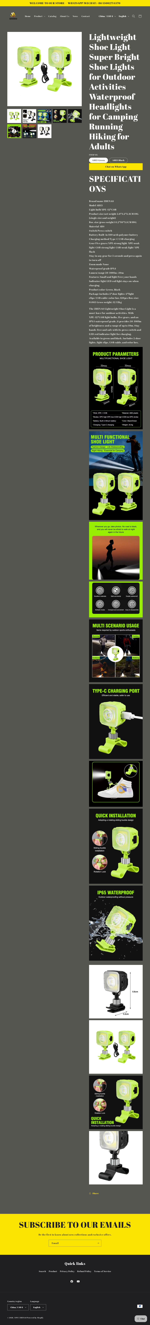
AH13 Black (118, 160)
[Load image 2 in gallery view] (29, 116)
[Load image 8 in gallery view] (44, 131)
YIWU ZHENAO (20, 1318)
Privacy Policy (67, 1271)
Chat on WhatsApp (116, 166)
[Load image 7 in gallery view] (29, 131)
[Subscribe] (98, 1243)
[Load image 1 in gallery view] (14, 116)
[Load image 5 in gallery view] (75, 116)
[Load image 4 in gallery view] (60, 116)
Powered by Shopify (35, 1318)
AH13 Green (98, 160)
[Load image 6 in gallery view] (14, 131)
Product (53, 1271)
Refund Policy (84, 1271)
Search (42, 1271)
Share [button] (95, 1193)
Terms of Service (102, 1271)
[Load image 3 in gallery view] (44, 116)
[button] (39, 16)
